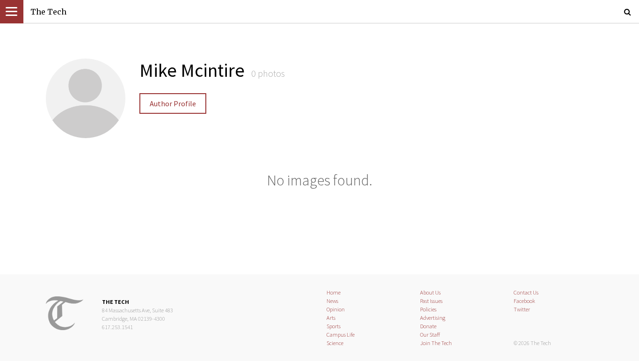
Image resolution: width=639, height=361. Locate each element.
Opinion (336, 309)
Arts (331, 317)
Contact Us (526, 292)
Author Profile (173, 103)
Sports (334, 326)
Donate (428, 326)
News (332, 300)
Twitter (522, 309)
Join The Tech (436, 342)
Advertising (432, 317)
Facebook (524, 300)
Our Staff (430, 334)
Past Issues (431, 300)
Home (334, 292)
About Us (430, 292)
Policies (428, 309)
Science (335, 342)
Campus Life (341, 334)
